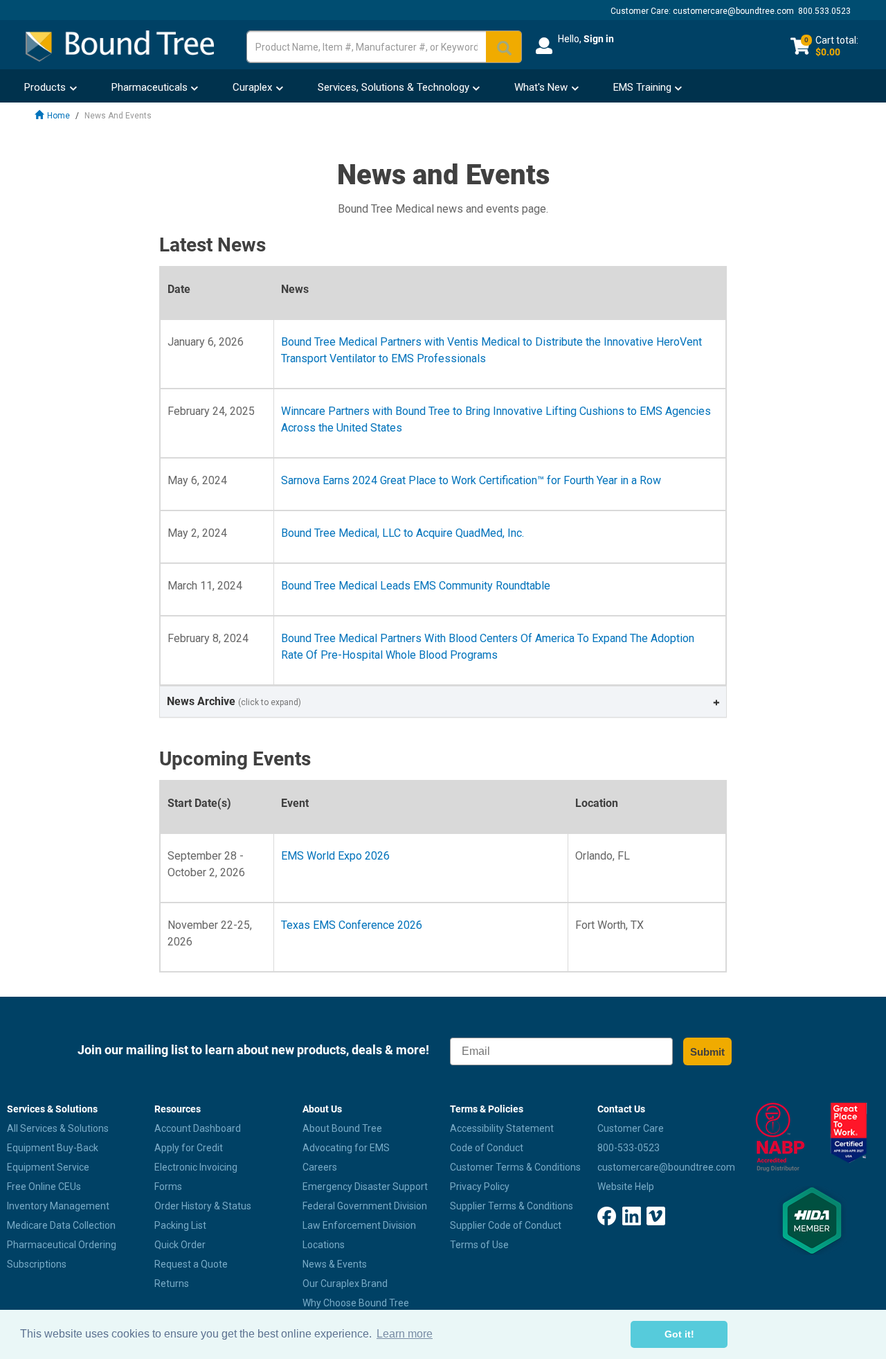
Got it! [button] (679, 1334)
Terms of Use (479, 1244)
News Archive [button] (234, 701)
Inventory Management (58, 1205)
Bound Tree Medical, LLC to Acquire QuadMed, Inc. (402, 533)
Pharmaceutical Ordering (61, 1244)
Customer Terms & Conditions (515, 1167)
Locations (323, 1244)
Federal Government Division (364, 1205)
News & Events (334, 1264)
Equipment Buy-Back (52, 1147)
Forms (168, 1186)
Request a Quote (191, 1264)
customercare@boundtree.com (733, 11)
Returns (171, 1283)
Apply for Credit (188, 1147)
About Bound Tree (342, 1128)
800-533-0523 (628, 1147)
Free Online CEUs (44, 1186)
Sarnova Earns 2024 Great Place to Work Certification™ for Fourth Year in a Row (471, 480)
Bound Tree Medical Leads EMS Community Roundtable (415, 585)
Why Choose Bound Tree (355, 1302)
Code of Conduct (486, 1147)
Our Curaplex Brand (345, 1283)
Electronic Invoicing (195, 1167)
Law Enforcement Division (359, 1225)
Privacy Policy (479, 1186)
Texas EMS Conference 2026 (351, 925)
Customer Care (630, 1128)
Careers (319, 1167)
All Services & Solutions (58, 1128)
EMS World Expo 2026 (335, 855)
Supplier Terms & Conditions (511, 1205)
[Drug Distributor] (775, 1137)
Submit (707, 1052)
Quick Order (180, 1244)
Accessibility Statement (502, 1128)
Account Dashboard (197, 1128)
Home (58, 116)
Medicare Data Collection (61, 1225)
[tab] (443, 701)
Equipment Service (48, 1167)
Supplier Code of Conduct (505, 1225)
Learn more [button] (405, 1334)
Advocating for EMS (346, 1147)
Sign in (599, 38)
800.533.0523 (824, 11)
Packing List (180, 1225)
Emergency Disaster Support (365, 1186)
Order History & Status (202, 1205)
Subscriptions (36, 1264)
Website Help (625, 1186)
